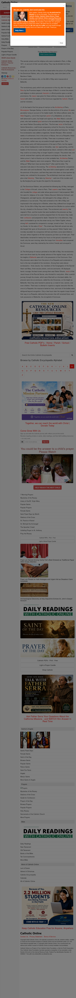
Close (61, 43)
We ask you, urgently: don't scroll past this (29, 9)
